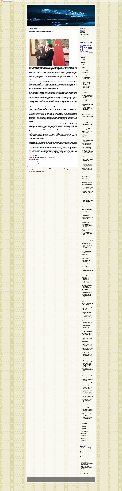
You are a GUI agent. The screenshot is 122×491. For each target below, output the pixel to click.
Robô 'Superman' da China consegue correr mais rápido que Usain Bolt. (86, 448)
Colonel (65, 479)
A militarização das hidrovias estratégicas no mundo (87, 225)
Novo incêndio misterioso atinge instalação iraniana (87, 400)
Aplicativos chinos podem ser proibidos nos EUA (87, 361)
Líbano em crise (85, 327)
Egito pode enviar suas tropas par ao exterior (87, 157)
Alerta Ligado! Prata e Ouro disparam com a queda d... (87, 237)
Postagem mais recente (35, 169)
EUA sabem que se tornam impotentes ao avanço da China (87, 264)
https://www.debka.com (34, 155)
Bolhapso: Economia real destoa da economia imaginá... (87, 345)
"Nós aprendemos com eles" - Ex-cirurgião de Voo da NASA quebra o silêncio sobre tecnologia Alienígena (86, 459)
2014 (82, 442)
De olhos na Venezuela (87, 322)
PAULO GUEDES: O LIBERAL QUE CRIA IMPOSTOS (86, 372)
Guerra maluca (85, 275)
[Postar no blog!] (51, 157)
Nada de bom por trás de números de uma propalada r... (87, 414)
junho (83, 423)
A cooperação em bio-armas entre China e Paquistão (87, 128)
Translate (90, 42)
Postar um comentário (35, 163)
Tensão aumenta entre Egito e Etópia (87, 252)
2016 (82, 438)
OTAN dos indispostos (87, 209)
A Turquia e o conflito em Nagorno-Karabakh (87, 282)
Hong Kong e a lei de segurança (86, 261)
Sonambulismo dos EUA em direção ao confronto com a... (87, 246)
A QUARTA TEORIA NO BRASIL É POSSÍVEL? (87, 418)
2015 (82, 440)
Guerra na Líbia (85, 215)
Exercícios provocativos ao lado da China (87, 388)
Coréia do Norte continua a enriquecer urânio (87, 102)
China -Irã (36, 159)
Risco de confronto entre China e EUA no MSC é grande (87, 299)
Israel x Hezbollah (86, 176)
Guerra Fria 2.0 (85, 283)
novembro (84, 69)
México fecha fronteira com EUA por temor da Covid (87, 358)
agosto (83, 74)
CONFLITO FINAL (85, 466)
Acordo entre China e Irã (87, 124)
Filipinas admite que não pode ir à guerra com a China (87, 92)
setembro (84, 72)
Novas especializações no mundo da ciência (87, 174)
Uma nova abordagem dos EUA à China (87, 207)
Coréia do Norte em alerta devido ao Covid (87, 201)
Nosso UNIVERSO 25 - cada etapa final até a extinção (86, 453)
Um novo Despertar (85, 34)
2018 (82, 435)
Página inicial (53, 169)
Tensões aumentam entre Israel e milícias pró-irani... (87, 188)
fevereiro (84, 429)
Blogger (76, 479)
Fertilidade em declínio (87, 290)
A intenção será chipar (87, 331)
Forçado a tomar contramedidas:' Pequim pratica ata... (87, 240)
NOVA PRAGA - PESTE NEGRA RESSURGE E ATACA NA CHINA (87, 393)
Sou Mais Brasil (84, 462)
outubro (84, 70)
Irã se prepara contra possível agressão (86, 144)
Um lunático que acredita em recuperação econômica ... (87, 376)
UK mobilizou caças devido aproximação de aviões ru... (87, 404)
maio (83, 424)
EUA (83, 172)
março (83, 428)
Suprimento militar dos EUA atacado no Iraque (87, 307)
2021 (82, 64)
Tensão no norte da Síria (87, 323)
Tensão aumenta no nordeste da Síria (86, 407)
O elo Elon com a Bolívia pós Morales (87, 132)
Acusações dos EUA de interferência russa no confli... (87, 195)
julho (83, 75)
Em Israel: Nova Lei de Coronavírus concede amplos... (87, 233)
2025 (82, 57)
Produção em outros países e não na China (87, 148)
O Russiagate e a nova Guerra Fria (87, 421)
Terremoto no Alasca (86, 243)
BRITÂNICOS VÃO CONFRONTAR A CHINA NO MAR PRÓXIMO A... (87, 151)
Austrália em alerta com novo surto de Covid (87, 355)
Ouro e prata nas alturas (87, 182)
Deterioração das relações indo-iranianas (87, 274)
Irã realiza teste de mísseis (87, 145)
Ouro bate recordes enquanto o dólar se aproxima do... (87, 108)
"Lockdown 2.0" (85, 289)
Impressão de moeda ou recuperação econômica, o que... (87, 286)
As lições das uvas (86, 126)
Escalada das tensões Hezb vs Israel (86, 78)
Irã (82, 320)
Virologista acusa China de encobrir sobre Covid (87, 316)
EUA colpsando (85, 211)
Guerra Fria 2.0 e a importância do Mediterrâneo (86, 278)
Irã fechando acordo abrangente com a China (86, 295)
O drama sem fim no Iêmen (87, 114)
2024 (82, 59)
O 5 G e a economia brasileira (86, 135)
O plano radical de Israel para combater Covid (87, 163)
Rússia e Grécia (85, 222)
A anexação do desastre (87, 412)
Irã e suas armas (85, 258)
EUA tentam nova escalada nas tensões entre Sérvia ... (87, 137)
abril (83, 426)
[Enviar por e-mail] (50, 157)
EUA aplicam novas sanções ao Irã (86, 87)
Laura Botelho (84, 451)
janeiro (83, 431)
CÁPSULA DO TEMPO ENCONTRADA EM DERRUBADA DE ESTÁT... (86, 365)
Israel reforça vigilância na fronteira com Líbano (87, 90)
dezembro (84, 67)
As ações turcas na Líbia (87, 116)
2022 (82, 62)
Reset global (84, 178)
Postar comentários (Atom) (38, 171)
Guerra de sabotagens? (87, 292)
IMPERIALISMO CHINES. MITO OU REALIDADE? (87, 334)
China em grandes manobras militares (86, 385)
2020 (82, 66)
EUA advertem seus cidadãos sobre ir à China (86, 309)
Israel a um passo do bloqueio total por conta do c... (87, 369)
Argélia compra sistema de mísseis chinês (87, 160)
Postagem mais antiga (70, 169)
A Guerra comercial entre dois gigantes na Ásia (87, 410)
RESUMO (83, 446)
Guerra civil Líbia (85, 341)
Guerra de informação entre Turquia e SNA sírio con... (86, 112)
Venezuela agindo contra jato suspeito (87, 304)
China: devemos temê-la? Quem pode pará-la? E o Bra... (87, 204)
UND (83, 301)
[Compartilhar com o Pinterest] (54, 157)
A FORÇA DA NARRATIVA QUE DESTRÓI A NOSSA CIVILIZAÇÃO (87, 165)
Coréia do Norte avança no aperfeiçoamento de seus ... (87, 267)
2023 (82, 61)
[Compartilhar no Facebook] (53, 157)
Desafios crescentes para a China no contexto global (87, 96)
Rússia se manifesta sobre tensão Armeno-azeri (87, 198)
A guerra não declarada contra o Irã (87, 249)
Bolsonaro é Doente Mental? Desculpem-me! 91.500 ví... (87, 83)
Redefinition (84, 254)
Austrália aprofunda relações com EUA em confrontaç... (87, 119)
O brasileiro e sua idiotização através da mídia (87, 464)
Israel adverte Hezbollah (87, 184)
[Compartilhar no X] (52, 157)
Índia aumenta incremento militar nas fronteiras (87, 192)
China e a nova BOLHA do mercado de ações (87, 349)
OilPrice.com (68, 119)
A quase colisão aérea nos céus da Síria (87, 218)
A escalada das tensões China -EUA (87, 122)
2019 (82, 433)
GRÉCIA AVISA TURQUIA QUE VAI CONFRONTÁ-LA (87, 169)
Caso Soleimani (85, 352)
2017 (82, 437)
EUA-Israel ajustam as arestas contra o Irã (86, 213)
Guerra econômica (86, 325)
